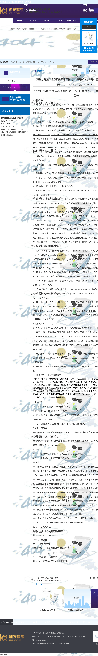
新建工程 (14, 62)
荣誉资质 (46, 20)
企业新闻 (11, 88)
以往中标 (59, 20)
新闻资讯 (86, 622)
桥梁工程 (29, 62)
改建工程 (21, 62)
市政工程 (43, 62)
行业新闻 (11, 81)
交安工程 (36, 62)
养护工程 (51, 62)
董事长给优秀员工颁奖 (49, 578)
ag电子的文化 (72, 20)
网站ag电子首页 (7, 20)
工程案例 (33, 20)
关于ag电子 (20, 20)
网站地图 (3, 654)
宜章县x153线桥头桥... (48, 610)
